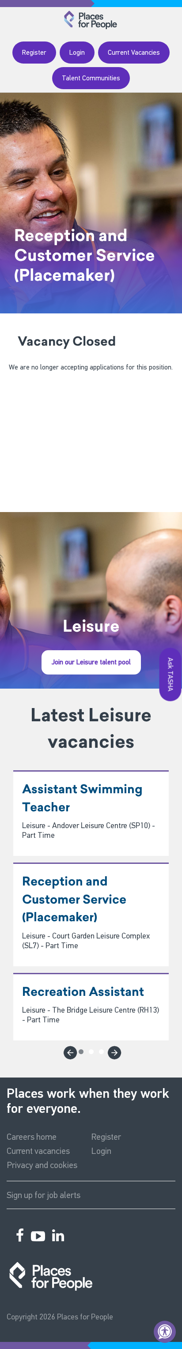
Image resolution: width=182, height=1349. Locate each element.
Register (34, 52)
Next (113, 1051)
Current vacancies (38, 1151)
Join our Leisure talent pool (91, 662)
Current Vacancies (134, 52)
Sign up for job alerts (43, 1195)
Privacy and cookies (42, 1165)
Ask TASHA (171, 675)
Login (77, 52)
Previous (69, 1051)
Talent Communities (91, 78)
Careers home (32, 1136)
